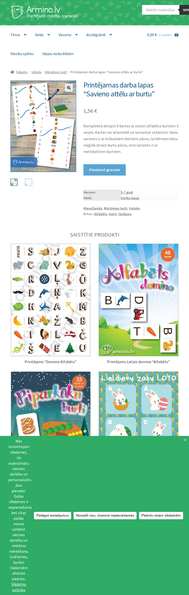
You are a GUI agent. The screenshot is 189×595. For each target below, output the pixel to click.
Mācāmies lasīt (56, 72)
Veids (39, 34)
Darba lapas (130, 198)
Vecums (65, 34)
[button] (69, 88)
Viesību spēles (22, 53)
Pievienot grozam (104, 169)
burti (113, 214)
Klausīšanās (92, 208)
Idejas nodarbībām (58, 53)
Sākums (22, 72)
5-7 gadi (127, 192)
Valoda (36, 72)
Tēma (15, 34)
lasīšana (124, 214)
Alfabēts (100, 214)
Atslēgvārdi (96, 34)
